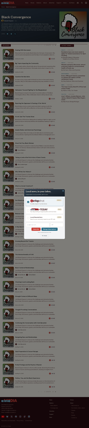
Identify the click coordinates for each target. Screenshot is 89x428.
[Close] (63, 191)
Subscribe (36, 229)
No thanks (44, 235)
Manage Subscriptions (49, 229)
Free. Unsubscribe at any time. (44, 232)
